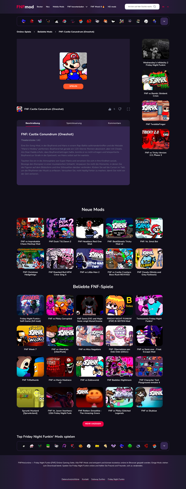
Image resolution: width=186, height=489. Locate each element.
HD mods (112, 6)
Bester (40, 6)
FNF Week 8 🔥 (98, 6)
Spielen (73, 86)
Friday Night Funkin (116, 479)
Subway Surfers (98, 479)
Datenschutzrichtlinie (70, 479)
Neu (48, 6)
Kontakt (85, 479)
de (163, 6)
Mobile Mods (58, 6)
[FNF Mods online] (25, 6)
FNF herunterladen (75, 6)
